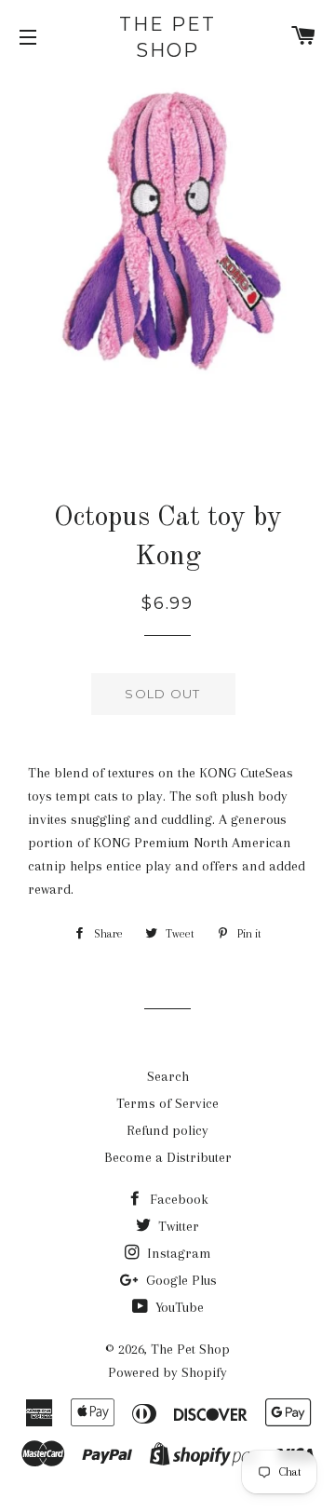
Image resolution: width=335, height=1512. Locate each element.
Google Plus (179, 1280)
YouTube (178, 1307)
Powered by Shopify (167, 1372)
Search (168, 1076)
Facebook (177, 1199)
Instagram (177, 1253)
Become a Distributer (168, 1157)
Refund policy (167, 1130)
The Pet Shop (167, 37)
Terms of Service (167, 1103)
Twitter (176, 1226)
